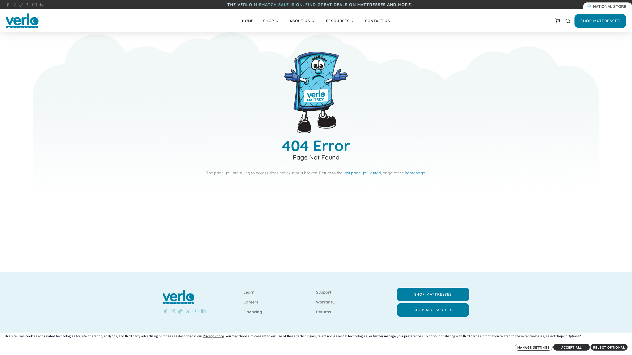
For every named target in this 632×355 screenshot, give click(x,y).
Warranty (325, 302)
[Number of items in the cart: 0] (557, 21)
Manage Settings (533, 347)
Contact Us (377, 20)
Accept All (571, 347)
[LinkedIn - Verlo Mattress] (40, 5)
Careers (250, 302)
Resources (338, 20)
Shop (268, 20)
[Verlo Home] (22, 20)
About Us (300, 20)
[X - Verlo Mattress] (27, 4)
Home (248, 20)
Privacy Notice (213, 336)
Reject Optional (609, 347)
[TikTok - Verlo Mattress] (20, 5)
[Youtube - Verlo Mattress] (194, 311)
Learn (249, 292)
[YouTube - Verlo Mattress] (33, 4)
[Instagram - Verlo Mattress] (14, 5)
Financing (252, 312)
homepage (415, 172)
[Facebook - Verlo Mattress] (8, 5)
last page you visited (362, 172)
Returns (323, 312)
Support (324, 292)
